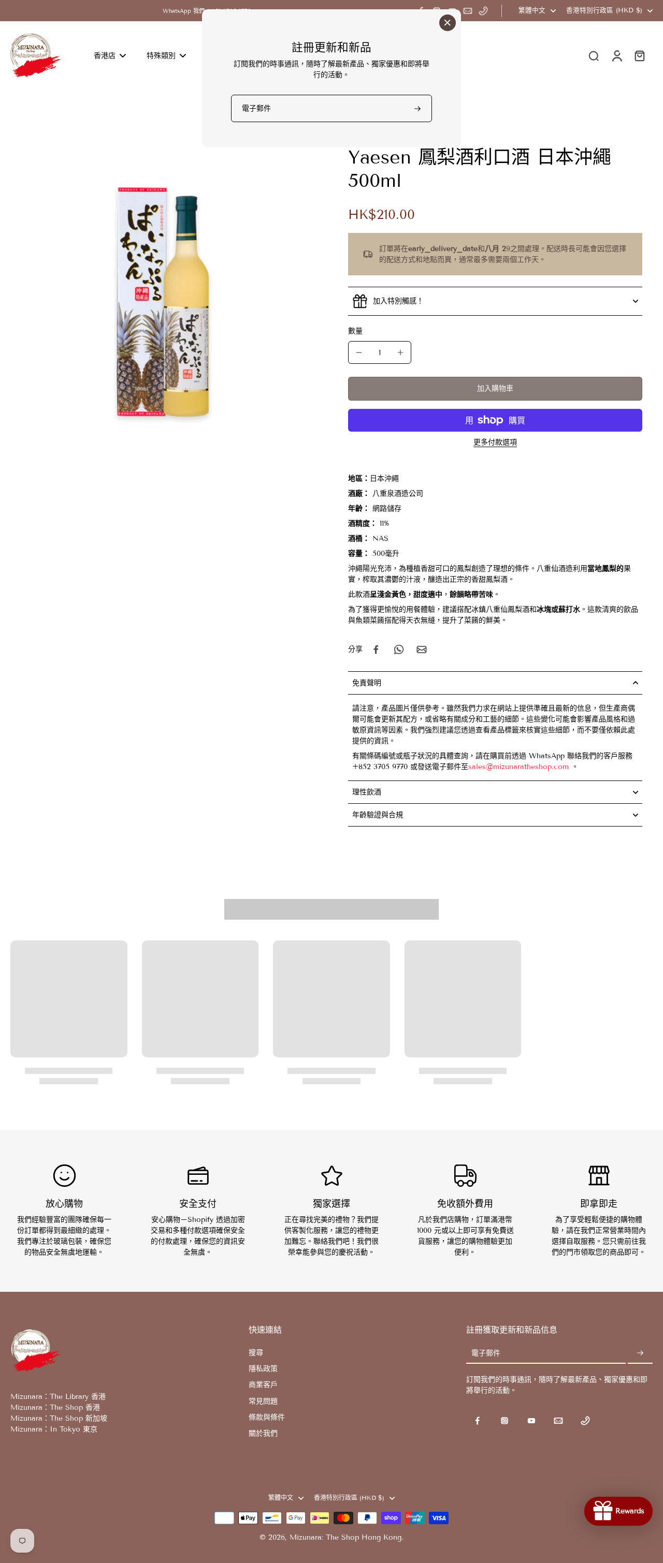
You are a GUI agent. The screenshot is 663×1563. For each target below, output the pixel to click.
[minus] (359, 352)
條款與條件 (267, 1417)
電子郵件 (485, 1353)
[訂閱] (640, 1354)
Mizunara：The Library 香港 (58, 1396)
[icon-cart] (639, 55)
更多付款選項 (495, 443)
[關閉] (447, 22)
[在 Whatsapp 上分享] (398, 649)
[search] (593, 55)
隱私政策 (263, 1368)
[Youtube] (531, 1420)
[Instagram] (504, 1420)
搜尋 (256, 1352)
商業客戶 (263, 1384)
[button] (495, 389)
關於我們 (263, 1433)
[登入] (616, 55)
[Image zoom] (162, 297)
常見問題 (263, 1401)
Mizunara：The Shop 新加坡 (58, 1418)
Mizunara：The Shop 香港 (55, 1407)
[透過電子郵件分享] (421, 649)
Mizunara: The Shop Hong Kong (345, 1537)
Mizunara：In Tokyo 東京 (53, 1429)
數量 (355, 331)
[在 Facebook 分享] (376, 649)
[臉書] (477, 1420)
